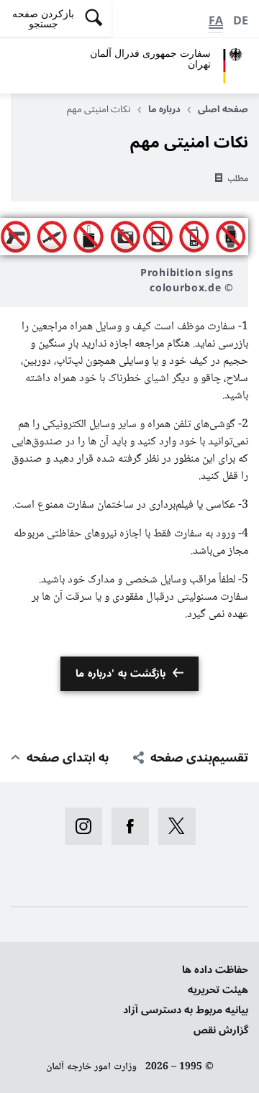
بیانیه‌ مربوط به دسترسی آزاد (185, 1010)
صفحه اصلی (223, 109)
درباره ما (164, 109)
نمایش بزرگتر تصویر (124, 237)
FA (216, 21)
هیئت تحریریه (218, 989)
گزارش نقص (221, 1030)
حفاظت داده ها (215, 969)
